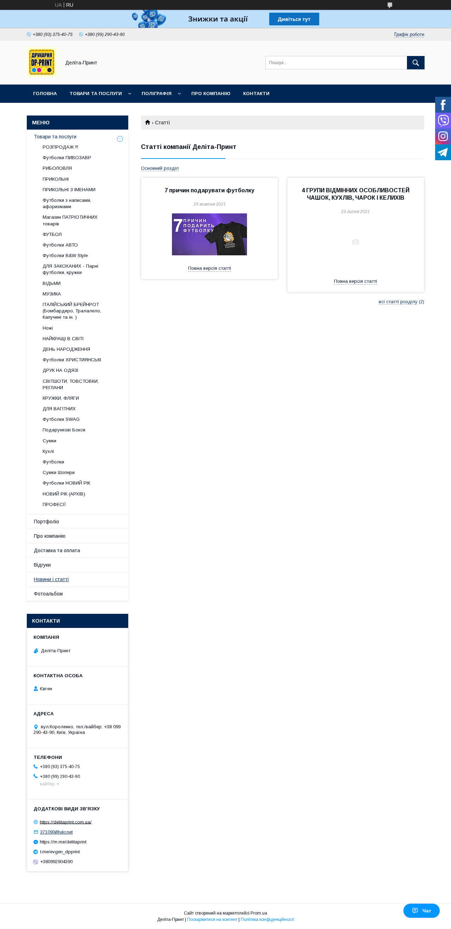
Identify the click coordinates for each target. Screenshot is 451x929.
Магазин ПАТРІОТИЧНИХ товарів (70, 220)
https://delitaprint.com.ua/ (66, 821)
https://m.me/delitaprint (63, 841)
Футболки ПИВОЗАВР (67, 157)
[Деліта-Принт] (42, 75)
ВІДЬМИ (52, 283)
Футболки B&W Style (65, 255)
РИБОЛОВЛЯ (57, 168)
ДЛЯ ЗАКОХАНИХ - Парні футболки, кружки (70, 269)
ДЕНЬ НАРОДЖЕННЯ (66, 349)
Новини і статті (51, 579)
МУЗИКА (52, 294)
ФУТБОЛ (52, 234)
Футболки (53, 461)
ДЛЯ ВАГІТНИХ (59, 408)
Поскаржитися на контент (212, 919)
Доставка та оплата (57, 550)
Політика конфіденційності (267, 919)
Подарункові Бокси (64, 429)
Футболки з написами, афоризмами (67, 203)
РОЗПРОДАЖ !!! (60, 147)
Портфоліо (46, 521)
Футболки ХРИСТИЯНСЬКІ (72, 359)
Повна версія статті (209, 268)
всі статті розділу (398, 301)
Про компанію (210, 93)
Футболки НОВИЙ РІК (66, 483)
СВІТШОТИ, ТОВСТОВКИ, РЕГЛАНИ (71, 384)
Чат (426, 911)
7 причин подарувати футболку (209, 190)
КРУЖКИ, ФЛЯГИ (61, 398)
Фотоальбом (48, 594)
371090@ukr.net (56, 832)
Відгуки (42, 565)
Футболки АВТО (60, 245)
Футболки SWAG (61, 419)
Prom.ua (259, 913)
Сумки (49, 440)
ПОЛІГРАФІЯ (157, 93)
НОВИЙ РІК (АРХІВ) (64, 494)
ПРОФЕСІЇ (54, 504)
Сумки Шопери (59, 472)
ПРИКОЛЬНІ (56, 179)
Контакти (256, 93)
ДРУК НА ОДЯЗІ (60, 370)
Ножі (48, 328)
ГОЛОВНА (45, 93)
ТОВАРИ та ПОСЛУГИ (95, 93)
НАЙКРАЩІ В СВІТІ (63, 338)
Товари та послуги (55, 136)
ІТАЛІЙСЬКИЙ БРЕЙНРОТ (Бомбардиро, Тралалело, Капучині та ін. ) (72, 311)
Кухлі (48, 451)
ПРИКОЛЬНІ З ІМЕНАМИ (69, 189)
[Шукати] (416, 62)
